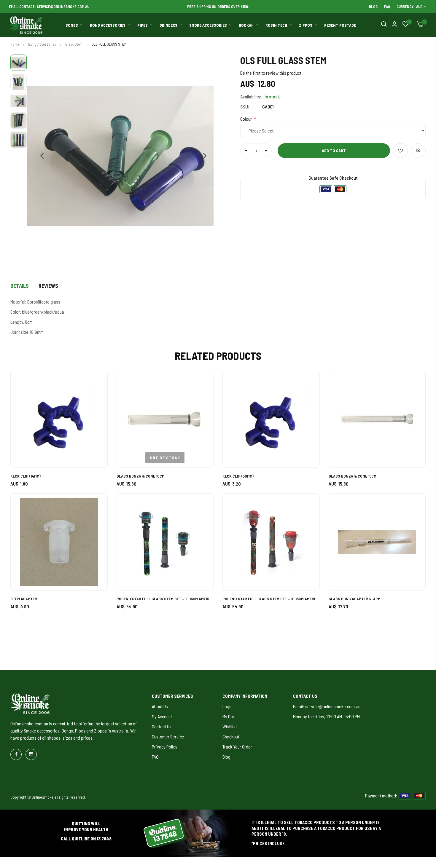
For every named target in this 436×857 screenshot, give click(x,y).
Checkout (230, 736)
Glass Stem (74, 44)
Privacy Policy (164, 746)
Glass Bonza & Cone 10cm (141, 475)
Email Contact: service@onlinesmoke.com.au (49, 6)
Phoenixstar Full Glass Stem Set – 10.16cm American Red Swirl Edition (271, 598)
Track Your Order (237, 746)
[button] (39, 156)
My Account (162, 716)
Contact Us (161, 726)
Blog (373, 6)
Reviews (48, 286)
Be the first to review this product (270, 73)
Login (227, 706)
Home (15, 44)
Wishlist (229, 726)
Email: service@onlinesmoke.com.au (326, 706)
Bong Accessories (42, 44)
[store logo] (26, 25)
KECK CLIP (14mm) (25, 475)
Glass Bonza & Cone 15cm (352, 475)
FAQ (387, 6)
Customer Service (168, 736)
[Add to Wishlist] (400, 150)
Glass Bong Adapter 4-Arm (355, 598)
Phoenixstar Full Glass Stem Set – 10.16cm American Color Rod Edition (165, 598)
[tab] (19, 287)
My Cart (229, 716)
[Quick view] (96, 415)
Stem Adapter (23, 598)
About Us (160, 706)
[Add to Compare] (418, 150)
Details (19, 286)
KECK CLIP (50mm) (238, 475)
